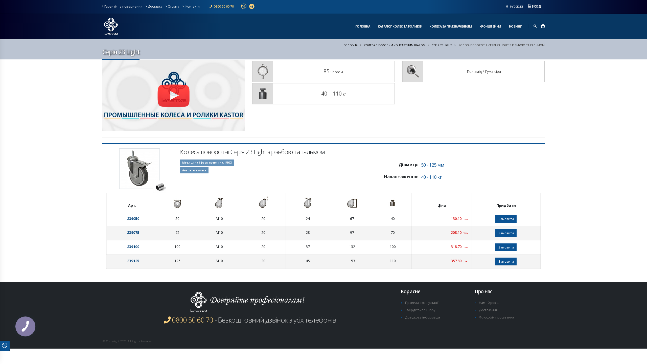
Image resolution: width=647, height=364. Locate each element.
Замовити (506, 219)
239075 (133, 232)
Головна (362, 26)
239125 (133, 260)
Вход (536, 6)
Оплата (173, 6)
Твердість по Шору (420, 310)
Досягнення (488, 310)
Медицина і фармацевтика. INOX (207, 162)
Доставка (155, 6)
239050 (133, 218)
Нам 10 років (489, 303)
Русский (516, 6)
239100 (133, 246)
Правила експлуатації (421, 303)
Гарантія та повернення (123, 6)
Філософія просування (496, 317)
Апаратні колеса (194, 170)
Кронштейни (490, 26)
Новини (515, 26)
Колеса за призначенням (450, 26)
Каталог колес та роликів (400, 26)
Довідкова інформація (422, 317)
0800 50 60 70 (223, 6)
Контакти (192, 6)
